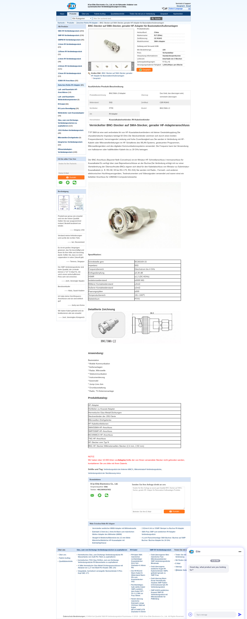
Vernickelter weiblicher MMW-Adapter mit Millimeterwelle (114, 528)
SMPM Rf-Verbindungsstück (69, 40)
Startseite (61, 23)
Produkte (72, 14)
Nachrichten (178, 14)
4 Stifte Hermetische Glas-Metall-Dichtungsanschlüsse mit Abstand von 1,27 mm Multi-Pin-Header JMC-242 (100, 567)
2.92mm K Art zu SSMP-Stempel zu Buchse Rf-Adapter (163, 528)
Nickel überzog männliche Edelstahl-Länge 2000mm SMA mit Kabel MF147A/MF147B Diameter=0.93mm (138, 605)
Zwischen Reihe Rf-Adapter (87, 23)
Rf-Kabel (61, 104)
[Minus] (240, 551)
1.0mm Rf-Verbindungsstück (69, 44)
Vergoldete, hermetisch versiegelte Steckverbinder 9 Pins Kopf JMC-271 (100, 572)
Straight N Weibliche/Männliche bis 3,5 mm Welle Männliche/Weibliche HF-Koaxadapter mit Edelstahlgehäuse (111, 540)
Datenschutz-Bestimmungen (74, 616)
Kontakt (73, 177)
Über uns (85, 14)
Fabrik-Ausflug (99, 14)
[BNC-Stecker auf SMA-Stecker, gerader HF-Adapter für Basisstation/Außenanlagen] (111, 45)
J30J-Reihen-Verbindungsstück (70, 130)
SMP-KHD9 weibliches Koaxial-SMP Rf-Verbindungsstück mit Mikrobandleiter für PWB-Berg (160, 594)
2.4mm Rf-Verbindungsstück (69, 59)
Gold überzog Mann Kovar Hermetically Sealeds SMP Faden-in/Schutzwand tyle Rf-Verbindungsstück (159, 582)
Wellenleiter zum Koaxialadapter (71, 113)
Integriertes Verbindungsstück (70, 142)
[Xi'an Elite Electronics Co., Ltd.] (72, 5)
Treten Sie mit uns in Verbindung (142, 14)
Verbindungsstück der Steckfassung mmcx (104, 473)
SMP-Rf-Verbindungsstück (68, 35)
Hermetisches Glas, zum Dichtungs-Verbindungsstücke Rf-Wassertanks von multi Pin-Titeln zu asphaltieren (100, 556)
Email (188, 6)
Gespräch (181, 6)
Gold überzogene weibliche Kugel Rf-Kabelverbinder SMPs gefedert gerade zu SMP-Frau (159, 571)
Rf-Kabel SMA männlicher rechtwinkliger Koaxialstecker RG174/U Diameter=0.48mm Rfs (138, 561)
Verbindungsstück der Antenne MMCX (118, 469)
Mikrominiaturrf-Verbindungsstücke (147, 469)
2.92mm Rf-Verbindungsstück (70, 66)
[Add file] (190, 614)
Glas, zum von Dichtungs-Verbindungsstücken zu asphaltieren (68, 123)
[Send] (240, 614)
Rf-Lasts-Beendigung (66, 108)
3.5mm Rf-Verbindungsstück (69, 73)
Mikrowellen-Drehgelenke (68, 138)
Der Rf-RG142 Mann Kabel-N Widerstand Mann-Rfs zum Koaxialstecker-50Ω (138, 576)
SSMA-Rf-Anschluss (66, 81)
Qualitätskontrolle (117, 14)
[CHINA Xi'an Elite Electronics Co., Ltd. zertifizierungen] (63, 210)
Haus (62, 14)
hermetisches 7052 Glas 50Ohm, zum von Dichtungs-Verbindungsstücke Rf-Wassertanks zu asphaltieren (98, 561)
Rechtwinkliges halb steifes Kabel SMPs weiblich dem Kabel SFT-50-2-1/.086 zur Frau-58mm (138, 590)
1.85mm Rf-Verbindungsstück (70, 52)
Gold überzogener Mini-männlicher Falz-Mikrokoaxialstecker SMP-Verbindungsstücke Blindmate (160, 559)
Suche (157, 19)
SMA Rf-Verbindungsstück (68, 31)
